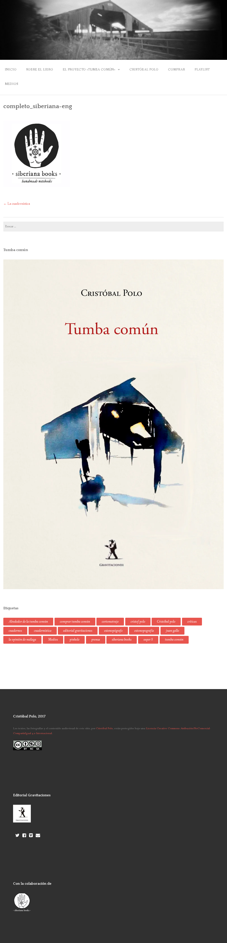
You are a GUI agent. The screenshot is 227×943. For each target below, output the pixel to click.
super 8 (148, 639)
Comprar (176, 70)
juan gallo (172, 630)
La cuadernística (16, 203)
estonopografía (144, 630)
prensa (95, 639)
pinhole (74, 639)
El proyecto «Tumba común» (89, 70)
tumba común (174, 639)
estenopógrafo (113, 630)
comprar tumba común (75, 621)
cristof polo (138, 621)
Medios (11, 84)
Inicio (11, 70)
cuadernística (42, 630)
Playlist (202, 70)
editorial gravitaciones (77, 630)
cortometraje (110, 621)
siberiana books (121, 639)
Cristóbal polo (166, 621)
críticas (192, 621)
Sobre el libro (39, 70)
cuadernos (15, 630)
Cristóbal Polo (144, 70)
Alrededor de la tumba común (28, 621)
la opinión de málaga (22, 639)
